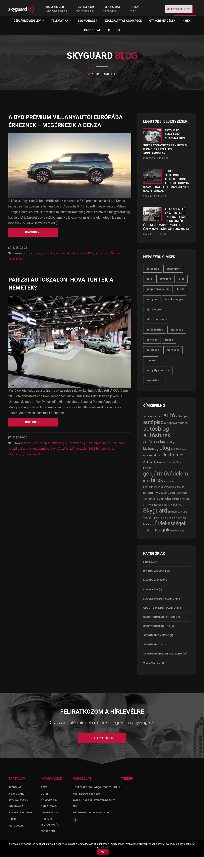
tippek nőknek (160, 517)
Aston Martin (150, 416)
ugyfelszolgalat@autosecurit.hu (97, 787)
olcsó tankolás (150, 498)
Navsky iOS (150, 589)
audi (160, 416)
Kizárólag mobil (155, 571)
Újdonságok (15, 258)
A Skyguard (16, 793)
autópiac (35, 253)
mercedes (173, 349)
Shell (165, 504)
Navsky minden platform (160, 598)
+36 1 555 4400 (85, 6)
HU (131, 6)
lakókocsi (148, 492)
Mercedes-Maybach (177, 492)
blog (82, 443)
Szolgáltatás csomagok (123, 20)
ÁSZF (44, 787)
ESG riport (48, 831)
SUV (180, 511)
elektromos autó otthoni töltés (167, 462)
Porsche (176, 498)
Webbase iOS (151, 662)
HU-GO (146, 481)
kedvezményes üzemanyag (158, 487)
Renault (101, 448)
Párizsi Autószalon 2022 (79, 448)
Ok (102, 852)
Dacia (106, 443)
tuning (172, 517)
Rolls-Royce (154, 504)
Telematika (60, 20)
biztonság (177, 329)
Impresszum (49, 812)
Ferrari (150, 360)
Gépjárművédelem (28, 20)
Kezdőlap (15, 787)
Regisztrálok (102, 738)
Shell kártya (174, 504)
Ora (61, 448)
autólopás (152, 349)
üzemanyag (177, 530)
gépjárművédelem (45, 448)
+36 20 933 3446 (55, 6)
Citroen (97, 443)
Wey (40, 454)
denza (99, 253)
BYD (90, 253)
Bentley (170, 442)
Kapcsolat (92, 30)
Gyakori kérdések (162, 20)
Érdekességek (24, 448)
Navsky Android (154, 580)
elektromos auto (156, 319)
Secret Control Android (160, 616)
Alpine (27, 443)
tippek (169, 339)
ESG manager (87, 20)
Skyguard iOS (152, 644)
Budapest (176, 449)
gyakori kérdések (20, 812)
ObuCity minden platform (161, 607)
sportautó (172, 512)
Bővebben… (33, 232)
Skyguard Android (156, 635)
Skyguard (117, 253)
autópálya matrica (158, 370)
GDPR (44, 793)
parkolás (152, 339)
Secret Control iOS (156, 626)
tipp (185, 511)
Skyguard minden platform (162, 653)
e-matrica (152, 380)
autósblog (48, 253)
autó (26, 253)
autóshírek (63, 253)
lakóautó (179, 486)
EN (137, 6)
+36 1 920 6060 (111, 6)
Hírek (186, 20)
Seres (111, 448)
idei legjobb (169, 481)
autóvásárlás (79, 253)
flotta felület (179, 9)
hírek (107, 253)
